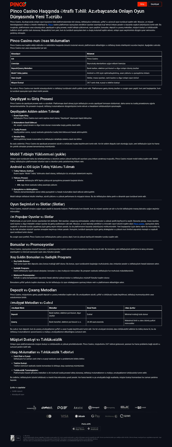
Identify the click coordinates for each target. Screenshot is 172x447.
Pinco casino (139, 224)
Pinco (50, 25)
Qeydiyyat (155, 4)
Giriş (142, 4)
